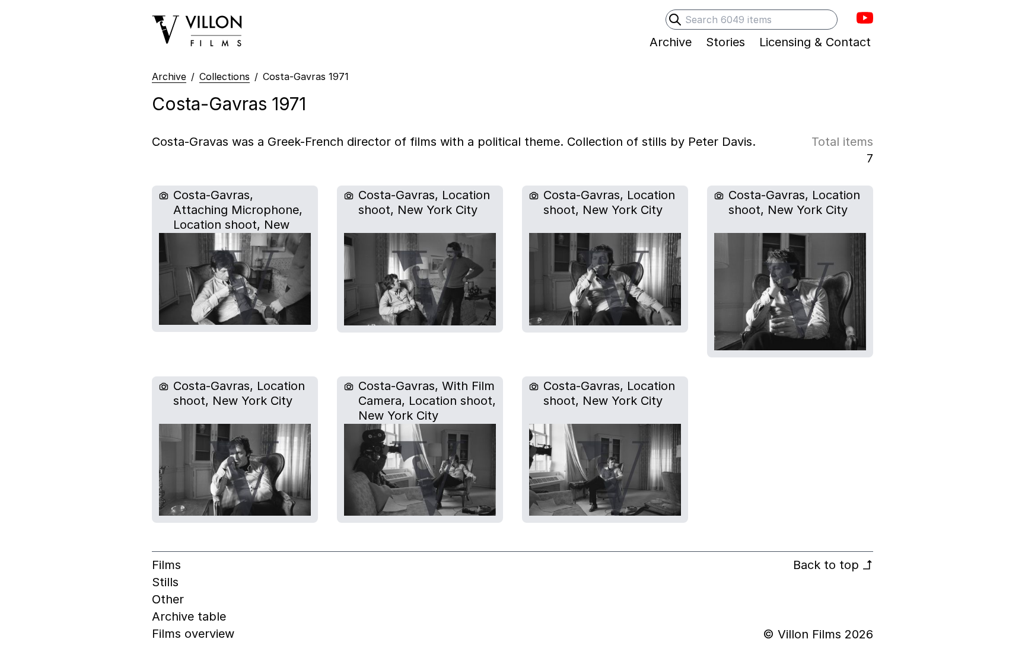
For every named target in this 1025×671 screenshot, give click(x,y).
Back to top (833, 565)
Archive (169, 76)
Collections (224, 76)
